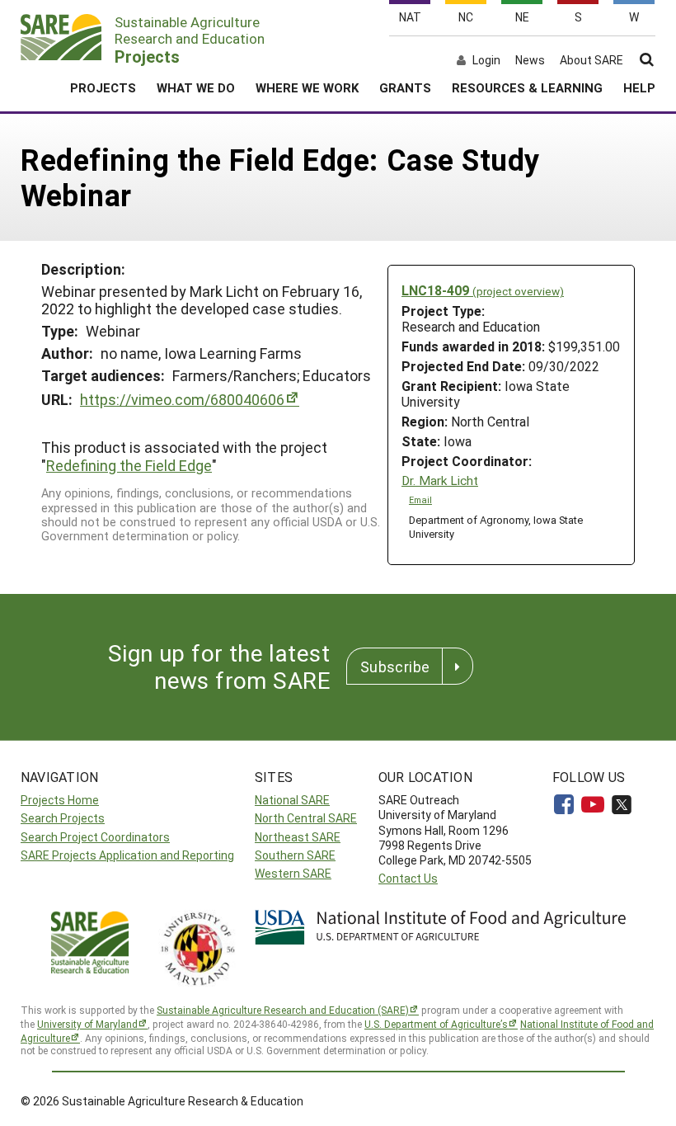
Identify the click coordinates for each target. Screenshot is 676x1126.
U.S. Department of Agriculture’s (436, 1023)
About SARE (591, 60)
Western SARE (293, 873)
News (530, 60)
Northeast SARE (297, 837)
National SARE (292, 800)
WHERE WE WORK (307, 87)
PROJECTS (103, 87)
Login (486, 60)
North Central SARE (306, 818)
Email (420, 500)
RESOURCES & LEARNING (527, 87)
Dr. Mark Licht (439, 480)
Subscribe (395, 666)
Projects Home (60, 800)
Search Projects (63, 818)
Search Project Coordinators (95, 837)
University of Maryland (87, 1023)
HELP (639, 87)
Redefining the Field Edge (129, 465)
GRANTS (405, 87)
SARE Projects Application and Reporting (127, 855)
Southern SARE (295, 855)
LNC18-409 (482, 290)
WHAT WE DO (196, 87)
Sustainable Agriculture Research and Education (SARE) (283, 1009)
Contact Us (408, 878)
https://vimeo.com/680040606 (182, 399)
